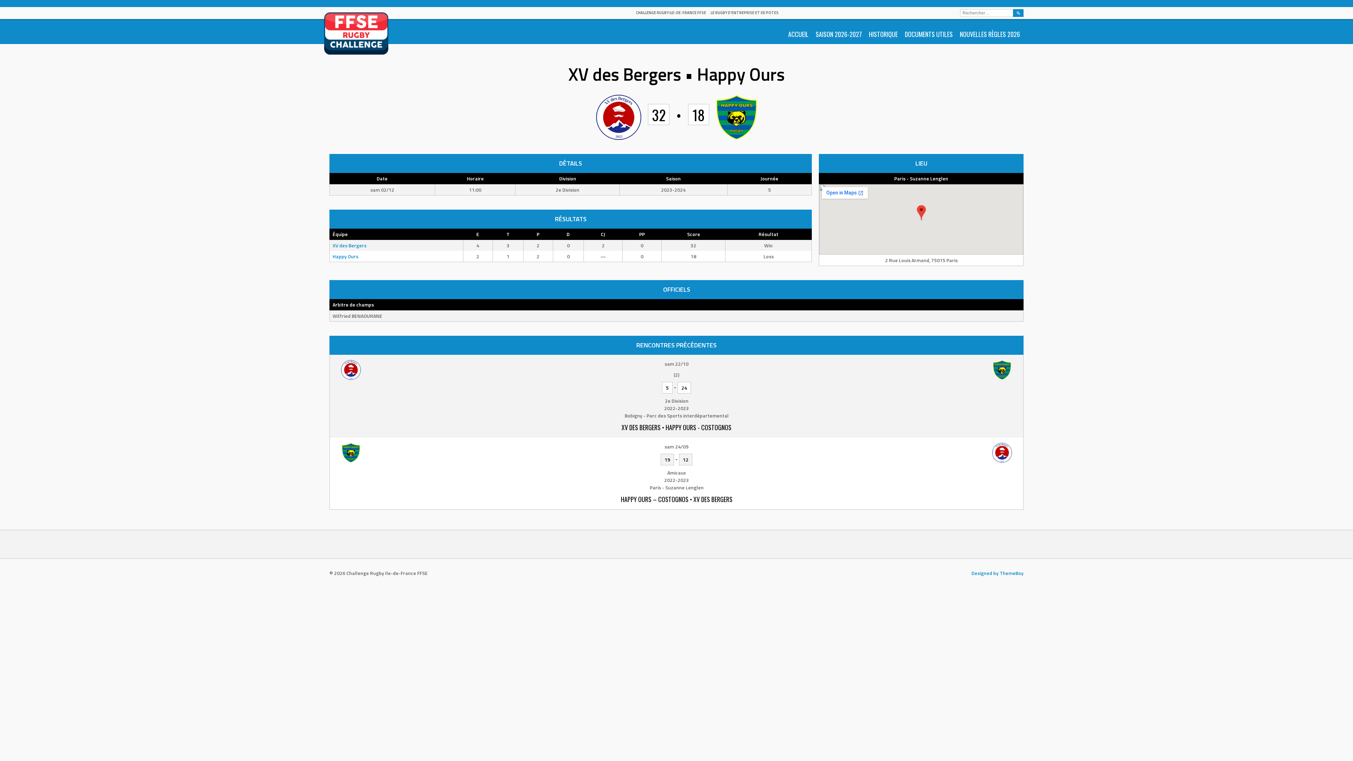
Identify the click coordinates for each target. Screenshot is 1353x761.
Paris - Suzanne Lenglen (921, 178)
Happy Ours (345, 256)
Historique (883, 34)
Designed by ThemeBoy (997, 573)
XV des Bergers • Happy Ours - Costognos (676, 427)
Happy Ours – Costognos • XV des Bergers (677, 499)
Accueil (798, 34)
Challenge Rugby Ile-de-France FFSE (671, 13)
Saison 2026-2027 (839, 34)
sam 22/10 (676, 363)
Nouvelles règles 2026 (990, 34)
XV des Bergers (349, 245)
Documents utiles (929, 34)
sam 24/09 (676, 446)
